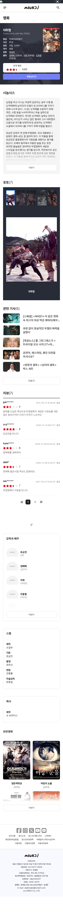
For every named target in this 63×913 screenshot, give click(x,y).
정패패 (12, 55)
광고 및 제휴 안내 (34, 836)
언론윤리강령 (30, 843)
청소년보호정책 (27, 839)
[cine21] (31, 8)
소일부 (9, 647)
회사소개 (22, 836)
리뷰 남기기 (31, 76)
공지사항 (12, 836)
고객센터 (47, 836)
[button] (53, 199)
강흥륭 (9, 673)
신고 (58, 403)
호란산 (9, 664)
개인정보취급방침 (12, 839)
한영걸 (9, 682)
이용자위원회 (43, 843)
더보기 (31, 167)
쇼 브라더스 (12, 715)
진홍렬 (38, 55)
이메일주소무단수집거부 (45, 839)
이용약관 (18, 843)
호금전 (12, 52)
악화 (26, 55)
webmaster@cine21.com (35, 888)
